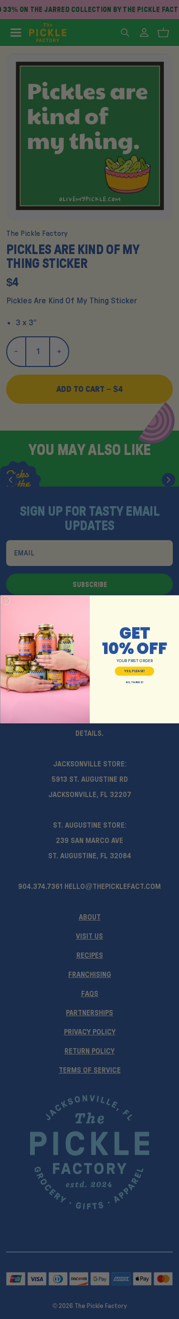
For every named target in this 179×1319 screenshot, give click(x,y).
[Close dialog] (5, 601)
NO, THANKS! (134, 683)
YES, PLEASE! (134, 671)
